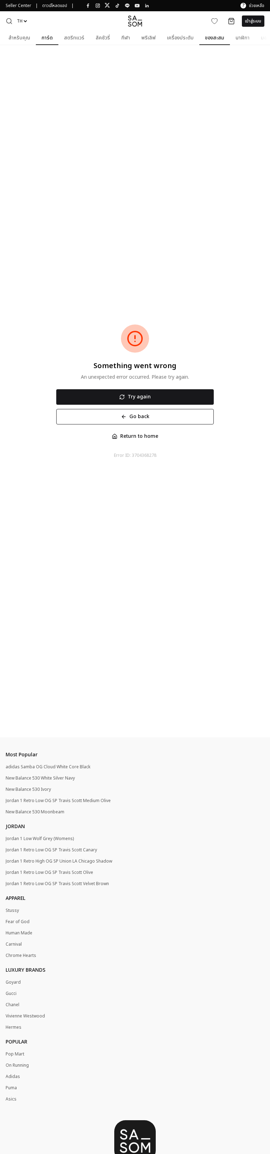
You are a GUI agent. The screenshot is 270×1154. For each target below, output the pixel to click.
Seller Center (18, 5)
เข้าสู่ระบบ (253, 21)
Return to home (139, 436)
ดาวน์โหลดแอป (54, 5)
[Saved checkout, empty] (231, 21)
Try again (139, 397)
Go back (139, 416)
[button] (9, 21)
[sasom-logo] (135, 21)
